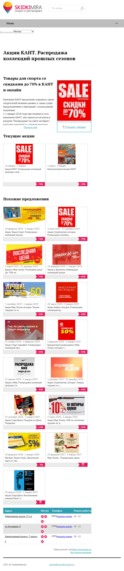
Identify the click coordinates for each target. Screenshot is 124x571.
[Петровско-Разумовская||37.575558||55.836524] (42, 521)
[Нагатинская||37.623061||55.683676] (45, 536)
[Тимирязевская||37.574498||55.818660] (42, 516)
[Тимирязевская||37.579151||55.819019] (45, 516)
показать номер (64, 516)
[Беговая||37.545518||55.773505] (42, 531)
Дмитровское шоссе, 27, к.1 (18, 516)
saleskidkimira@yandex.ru (61, 564)
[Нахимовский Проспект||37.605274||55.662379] (42, 541)
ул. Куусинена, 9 (13, 526)
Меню (10, 23)
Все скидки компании (81, 552)
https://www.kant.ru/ (81, 549)
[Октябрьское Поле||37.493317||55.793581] (45, 526)
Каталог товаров (76, 127)
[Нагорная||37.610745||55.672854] (42, 536)
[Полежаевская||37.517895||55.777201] (42, 526)
